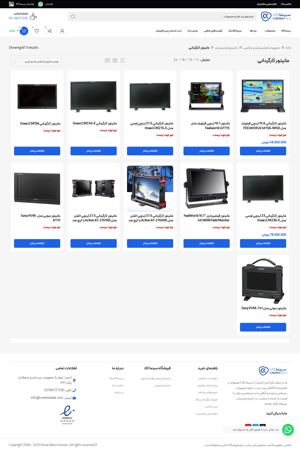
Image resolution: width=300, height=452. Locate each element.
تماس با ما (118, 385)
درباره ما (119, 392)
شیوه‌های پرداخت (208, 392)
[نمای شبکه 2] (115, 61)
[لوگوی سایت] (275, 16)
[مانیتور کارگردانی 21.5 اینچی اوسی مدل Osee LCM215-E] (150, 96)
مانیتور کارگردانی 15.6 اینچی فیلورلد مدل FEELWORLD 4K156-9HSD (263, 126)
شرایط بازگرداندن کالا (206, 400)
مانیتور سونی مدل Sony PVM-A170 (40, 218)
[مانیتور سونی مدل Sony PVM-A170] (37, 189)
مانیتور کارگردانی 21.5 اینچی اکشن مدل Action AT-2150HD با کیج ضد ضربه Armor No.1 (150, 221)
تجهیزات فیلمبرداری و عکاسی (261, 47)
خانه (288, 47)
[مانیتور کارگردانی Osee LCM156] (37, 96)
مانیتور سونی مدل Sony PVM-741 (263, 308)
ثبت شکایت (211, 407)
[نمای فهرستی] (122, 61)
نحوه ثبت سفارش (208, 378)
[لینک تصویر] (272, 370)
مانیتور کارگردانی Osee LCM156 (40, 123)
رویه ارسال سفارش (207, 385)
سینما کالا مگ (116, 378)
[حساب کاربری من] (62, 31)
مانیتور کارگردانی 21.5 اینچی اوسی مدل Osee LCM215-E (151, 126)
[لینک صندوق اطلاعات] (45, 4)
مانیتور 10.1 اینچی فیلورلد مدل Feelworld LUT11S (210, 126)
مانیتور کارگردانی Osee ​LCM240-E (95, 123)
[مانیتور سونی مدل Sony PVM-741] (263, 281)
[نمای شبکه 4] (107, 61)
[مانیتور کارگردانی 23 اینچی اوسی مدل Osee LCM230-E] (263, 189)
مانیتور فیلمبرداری (226, 47)
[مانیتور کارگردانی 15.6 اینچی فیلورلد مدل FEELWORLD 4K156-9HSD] (263, 96)
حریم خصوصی (162, 385)
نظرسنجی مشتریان (207, 414)
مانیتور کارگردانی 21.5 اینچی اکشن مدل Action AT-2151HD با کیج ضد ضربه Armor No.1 (94, 221)
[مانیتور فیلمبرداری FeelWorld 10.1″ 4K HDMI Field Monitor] (207, 189)
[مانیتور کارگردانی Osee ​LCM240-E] (94, 96)
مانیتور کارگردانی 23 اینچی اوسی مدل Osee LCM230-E (265, 218)
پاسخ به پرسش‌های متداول (156, 378)
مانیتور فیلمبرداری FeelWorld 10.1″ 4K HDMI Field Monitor (207, 218)
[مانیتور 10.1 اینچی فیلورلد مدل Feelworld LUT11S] (207, 96)
